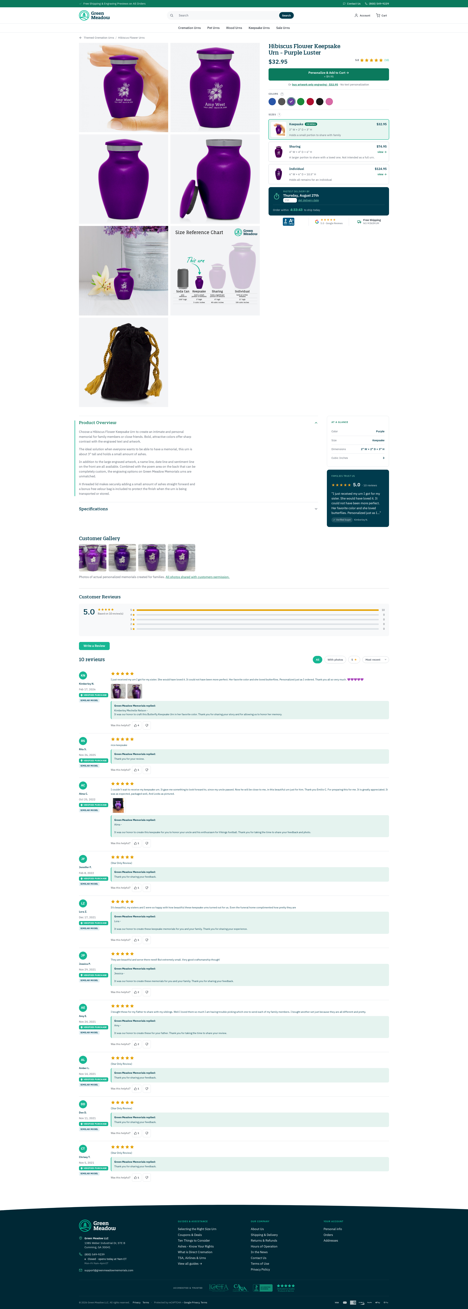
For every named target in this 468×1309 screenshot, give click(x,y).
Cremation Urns (189, 28)
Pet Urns (213, 28)
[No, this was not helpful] (147, 725)
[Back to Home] (80, 37)
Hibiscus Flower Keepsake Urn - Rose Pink (329, 101)
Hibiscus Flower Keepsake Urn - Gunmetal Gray (281, 101)
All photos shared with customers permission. (198, 577)
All (317, 659)
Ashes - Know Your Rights (196, 1246)
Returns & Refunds (264, 1241)
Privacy (136, 1302)
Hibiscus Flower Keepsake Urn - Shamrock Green (300, 101)
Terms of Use (260, 1264)
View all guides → (190, 1264)
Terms (146, 1302)
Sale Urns (283, 28)
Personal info (333, 1229)
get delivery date (308, 200)
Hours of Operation (264, 1246)
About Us (257, 1229)
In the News (259, 1252)
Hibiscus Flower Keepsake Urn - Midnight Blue (272, 101)
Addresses (331, 1241)
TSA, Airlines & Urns (192, 1258)
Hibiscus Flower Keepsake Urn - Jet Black (319, 101)
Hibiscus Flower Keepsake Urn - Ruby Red (310, 101)
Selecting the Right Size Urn (197, 1229)
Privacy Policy (260, 1269)
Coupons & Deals (190, 1235)
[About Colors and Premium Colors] (282, 94)
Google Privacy (191, 1302)
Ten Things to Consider (194, 1241)
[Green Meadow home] (94, 15)
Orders (328, 1235)
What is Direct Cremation (195, 1252)
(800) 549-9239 (94, 1254)
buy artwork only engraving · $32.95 (315, 84)
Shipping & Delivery (264, 1235)
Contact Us (258, 1258)
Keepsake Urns (259, 28)
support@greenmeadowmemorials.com (108, 1270)
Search (286, 15)
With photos (335, 659)
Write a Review (94, 646)
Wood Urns (234, 28)
